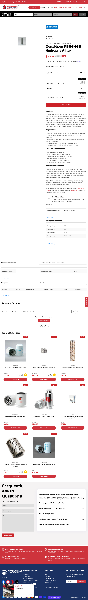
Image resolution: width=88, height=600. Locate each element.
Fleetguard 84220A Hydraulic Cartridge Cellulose (15, 465)
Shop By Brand (49, 578)
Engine (65, 289)
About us (60, 2)
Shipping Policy (28, 578)
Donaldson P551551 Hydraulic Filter (15, 367)
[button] (80, 7)
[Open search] (73, 312)
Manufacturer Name (7, 271)
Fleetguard (15, 414)
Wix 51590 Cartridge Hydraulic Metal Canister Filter (72, 417)
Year (17, 289)
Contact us (70, 2)
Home (46, 574)
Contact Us (26, 576)
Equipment (5, 289)
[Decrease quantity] (79, 88)
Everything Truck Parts (80, 597)
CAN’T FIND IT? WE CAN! (62, 7)
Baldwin (44, 365)
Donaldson (74, 190)
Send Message (8, 535)
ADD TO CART (66, 105)
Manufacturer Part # (46, 271)
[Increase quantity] (84, 88)
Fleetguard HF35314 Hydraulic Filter (44, 416)
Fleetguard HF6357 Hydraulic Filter (15, 416)
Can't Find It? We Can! (51, 587)
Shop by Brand (47, 7)
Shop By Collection (50, 580)
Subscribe (81, 581)
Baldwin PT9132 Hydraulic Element (72, 367)
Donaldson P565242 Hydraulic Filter (44, 464)
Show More (50, 217)
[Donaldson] (52, 27)
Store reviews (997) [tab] (20, 312)
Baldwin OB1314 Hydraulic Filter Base (44, 367)
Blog (46, 585)
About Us (26, 574)
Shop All (47, 576)
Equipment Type (29, 289)
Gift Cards (48, 583)
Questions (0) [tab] (31, 312)
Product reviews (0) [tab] (7, 312)
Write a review (44, 320)
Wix (73, 414)
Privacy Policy (27, 583)
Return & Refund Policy (30, 580)
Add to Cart (16, 379)
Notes (75, 271)
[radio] (66, 73)
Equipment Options (48, 289)
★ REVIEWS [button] (86, 301)
